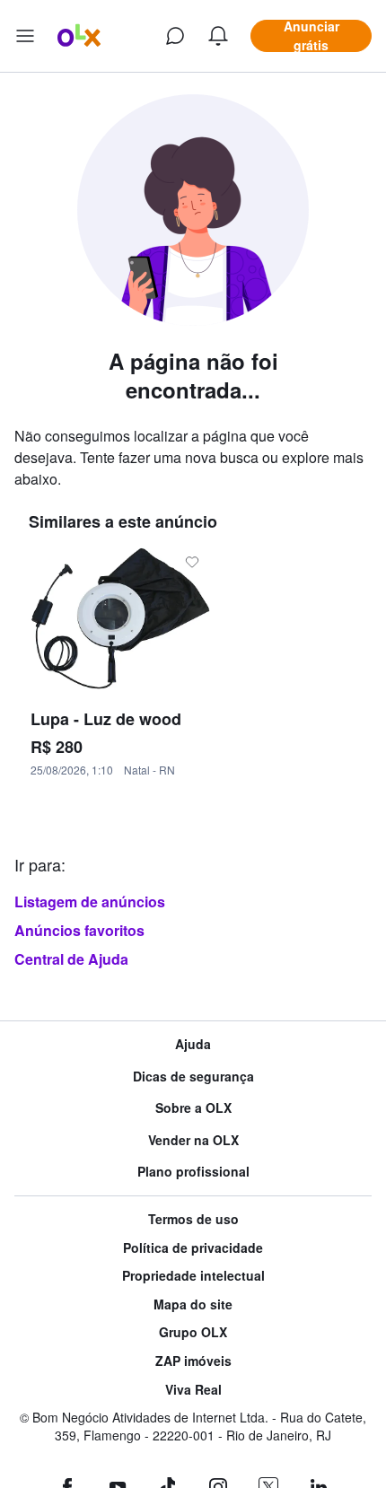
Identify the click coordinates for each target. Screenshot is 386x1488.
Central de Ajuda (71, 959)
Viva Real (193, 1389)
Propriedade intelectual (193, 1275)
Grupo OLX (193, 1332)
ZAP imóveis (193, 1361)
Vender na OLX (193, 1140)
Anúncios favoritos (79, 930)
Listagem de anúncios (89, 901)
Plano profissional (193, 1171)
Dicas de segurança (193, 1076)
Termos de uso (193, 1219)
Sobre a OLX (193, 1107)
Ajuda (193, 1044)
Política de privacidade (193, 1247)
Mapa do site (193, 1304)
